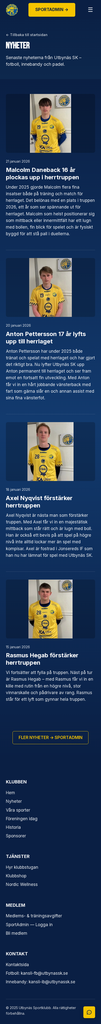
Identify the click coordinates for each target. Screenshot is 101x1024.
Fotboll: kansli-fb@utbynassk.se (37, 973)
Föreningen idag (22, 818)
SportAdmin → (51, 9)
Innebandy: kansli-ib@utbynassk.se (40, 981)
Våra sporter (18, 810)
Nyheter (14, 801)
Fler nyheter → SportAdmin (50, 737)
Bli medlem (16, 933)
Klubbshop (16, 875)
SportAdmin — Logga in (29, 924)
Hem (10, 792)
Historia (13, 827)
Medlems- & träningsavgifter (34, 915)
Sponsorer (16, 835)
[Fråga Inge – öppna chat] (89, 1012)
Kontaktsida (17, 964)
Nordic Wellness (22, 884)
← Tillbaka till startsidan (27, 35)
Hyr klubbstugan (22, 867)
